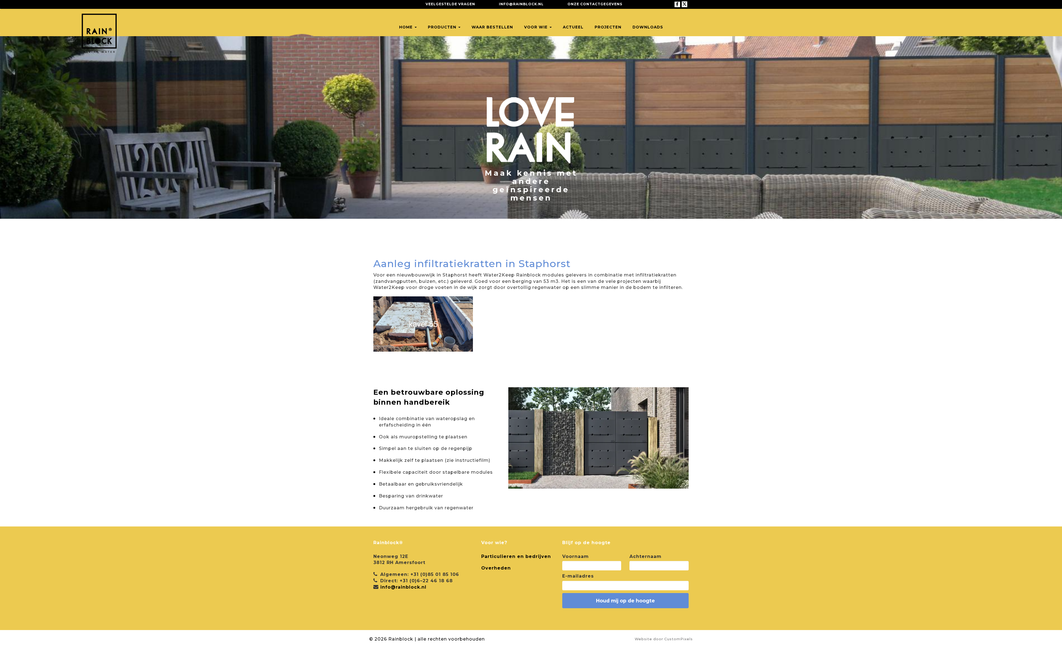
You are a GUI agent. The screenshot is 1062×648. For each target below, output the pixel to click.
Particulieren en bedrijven (516, 556)
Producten (443, 27)
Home (406, 27)
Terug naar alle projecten (421, 245)
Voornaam (575, 556)
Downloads (647, 27)
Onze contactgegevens (595, 4)
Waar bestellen (492, 27)
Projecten (608, 27)
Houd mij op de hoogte (625, 601)
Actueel (573, 27)
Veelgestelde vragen (450, 4)
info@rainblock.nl (521, 4)
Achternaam (645, 556)
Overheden (496, 568)
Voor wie (536, 27)
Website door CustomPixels (664, 639)
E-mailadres (578, 576)
